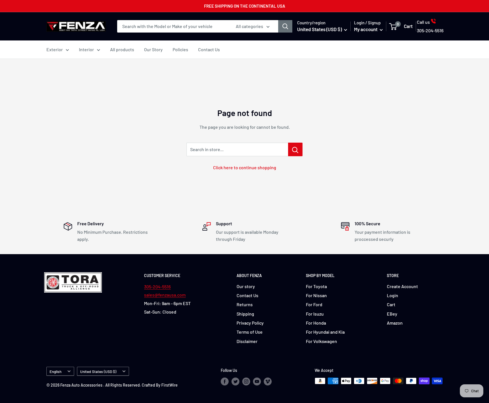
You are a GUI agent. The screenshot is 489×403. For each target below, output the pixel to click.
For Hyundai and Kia (325, 332)
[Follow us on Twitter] (235, 381)
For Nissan (316, 295)
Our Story (153, 49)
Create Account (402, 286)
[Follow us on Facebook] (225, 381)
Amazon (395, 322)
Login (392, 295)
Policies (180, 49)
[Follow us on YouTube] (257, 381)
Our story (246, 286)
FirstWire (169, 385)
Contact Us (209, 49)
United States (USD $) (98, 371)
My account (366, 29)
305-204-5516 (157, 286)
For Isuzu (315, 313)
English (55, 371)
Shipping (245, 313)
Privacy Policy (250, 322)
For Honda (316, 322)
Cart (391, 304)
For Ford (314, 304)
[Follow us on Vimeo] (268, 381)
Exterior (54, 49)
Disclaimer (247, 341)
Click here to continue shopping (244, 167)
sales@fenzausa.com (165, 294)
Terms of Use (250, 332)
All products (122, 49)
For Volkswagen (321, 341)
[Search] (285, 26)
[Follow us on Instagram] (246, 381)
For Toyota (316, 286)
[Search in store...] (295, 149)
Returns (245, 304)
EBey (392, 313)
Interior (86, 49)
